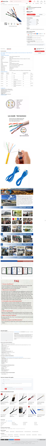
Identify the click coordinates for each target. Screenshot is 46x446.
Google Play (6, 439)
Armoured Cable (16, 357)
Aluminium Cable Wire (34, 434)
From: (3, 379)
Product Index (34, 441)
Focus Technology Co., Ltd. (18, 443)
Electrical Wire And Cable (22, 434)
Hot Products (9, 441)
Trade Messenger (11, 439)
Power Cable (12, 357)
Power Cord (2, 424)
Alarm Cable (35, 422)
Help (33, 3)
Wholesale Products (23, 441)
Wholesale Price (27, 441)
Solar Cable (10, 357)
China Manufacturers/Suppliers (17, 441)
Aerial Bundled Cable (25, 422)
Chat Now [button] (41, 14)
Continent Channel (31, 441)
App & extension (37, 3)
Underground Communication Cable (19, 431)
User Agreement (26, 443)
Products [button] (11, 1)
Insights (37, 441)
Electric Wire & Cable (12, 431)
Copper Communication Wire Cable (4, 436)
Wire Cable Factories (16, 434)
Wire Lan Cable (11, 436)
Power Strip (35, 423)
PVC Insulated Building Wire (15, 424)
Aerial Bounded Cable (20, 357)
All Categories (3, 3)
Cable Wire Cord (39, 434)
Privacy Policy (33, 443)
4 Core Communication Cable (35, 431)
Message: (3, 383)
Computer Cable (3, 431)
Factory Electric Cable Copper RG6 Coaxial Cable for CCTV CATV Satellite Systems (32, 415)
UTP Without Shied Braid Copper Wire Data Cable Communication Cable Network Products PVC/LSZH (41, 415)
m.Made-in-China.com (25, 442)
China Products (12, 441)
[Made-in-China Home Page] (4, 1)
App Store (2, 439)
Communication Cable (16, 4)
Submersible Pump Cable (3, 422)
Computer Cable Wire (28, 434)
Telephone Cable (2, 423)
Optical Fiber (7, 431)
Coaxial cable (24, 423)
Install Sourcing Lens (17, 439)
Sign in (44, 1)
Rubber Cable (13, 422)
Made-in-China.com (20, 442)
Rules (44, 3)
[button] (28, 1)
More (1, 437)
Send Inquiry (31, 14)
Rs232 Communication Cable (28, 431)
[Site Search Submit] (30, 1)
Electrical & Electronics (5, 4)
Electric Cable (6, 357)
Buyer (29, 3)
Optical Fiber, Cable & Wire (10, 4)
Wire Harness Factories (10, 434)
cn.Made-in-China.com (29, 442)
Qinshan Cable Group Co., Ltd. (31, 8)
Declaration (30, 443)
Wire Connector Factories (3, 434)
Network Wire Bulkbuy (16, 436)
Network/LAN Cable (14, 423)
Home (1, 4)
